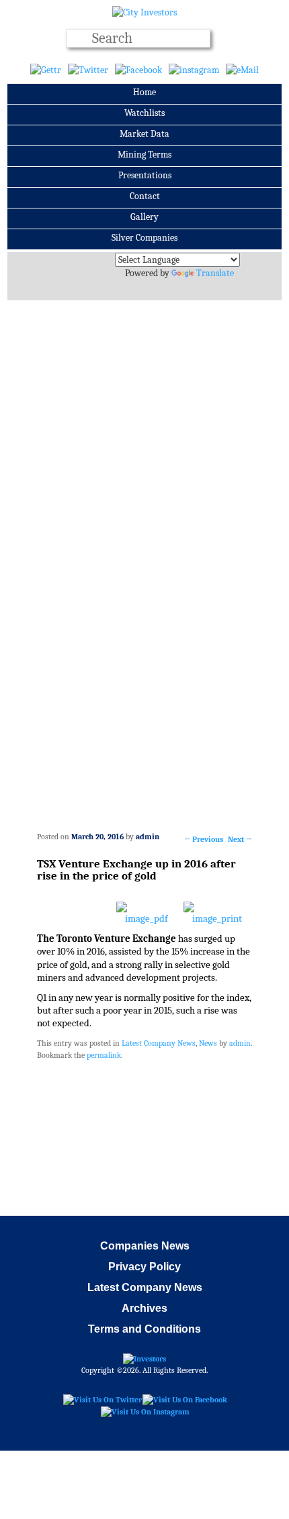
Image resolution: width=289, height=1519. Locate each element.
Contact (145, 196)
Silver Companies (144, 237)
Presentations (144, 175)
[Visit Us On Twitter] (102, 1399)
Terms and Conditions (144, 1329)
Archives (144, 1308)
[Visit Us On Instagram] (145, 1411)
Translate (215, 273)
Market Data (144, 133)
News (208, 1043)
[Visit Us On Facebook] (184, 1399)
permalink (104, 1055)
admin (147, 836)
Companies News (145, 1246)
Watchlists (144, 113)
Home (144, 92)
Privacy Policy (144, 1266)
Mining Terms (144, 154)
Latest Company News (159, 1043)
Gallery (144, 217)
